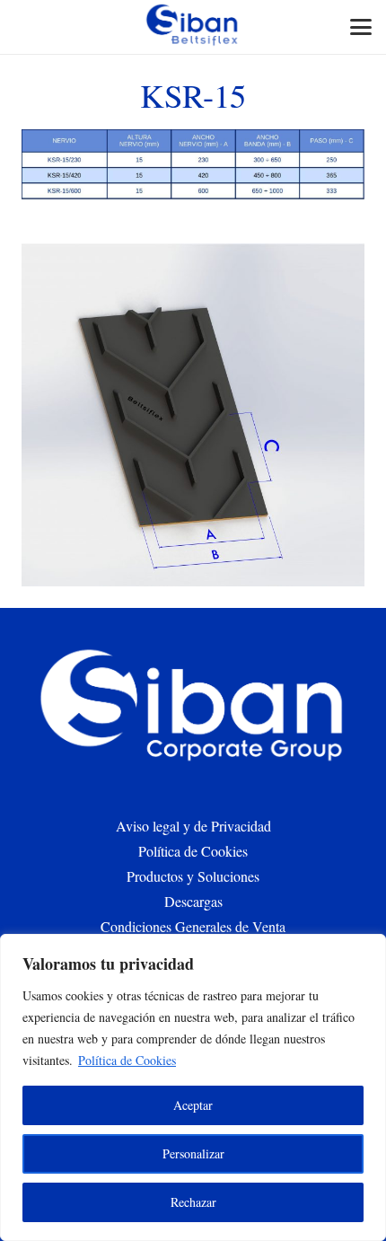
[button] (360, 27)
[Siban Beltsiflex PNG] (192, 27)
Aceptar (193, 1104)
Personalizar (193, 1153)
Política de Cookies (127, 1060)
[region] (193, 1087)
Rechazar (193, 1201)
